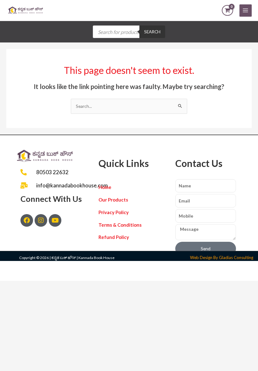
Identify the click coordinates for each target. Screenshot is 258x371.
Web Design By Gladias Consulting (221, 257)
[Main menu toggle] (245, 10)
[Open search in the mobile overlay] (129, 31)
